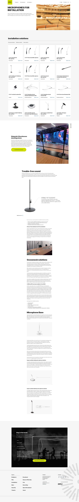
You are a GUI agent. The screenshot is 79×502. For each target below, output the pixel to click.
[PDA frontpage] (10, 2)
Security (14, 487)
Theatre (13, 490)
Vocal (24, 490)
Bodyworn (14, 477)
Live (24, 482)
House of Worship (27, 479)
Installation (14, 482)
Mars (13, 485)
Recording (25, 485)
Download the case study (19, 149)
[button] (60, 2)
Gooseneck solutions (11, 42)
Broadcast (25, 477)
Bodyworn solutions (19, 42)
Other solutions (25, 42)
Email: (18, 440)
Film (13, 479)
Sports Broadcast (27, 487)
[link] (20, 215)
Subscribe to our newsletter (39, 460)
